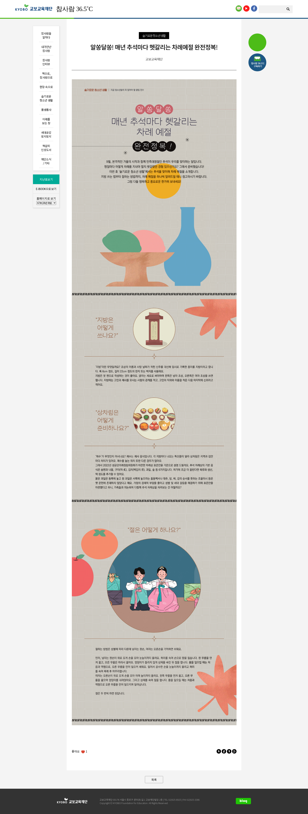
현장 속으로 (46, 87)
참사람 (74, 8)
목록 (154, 779)
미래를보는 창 (46, 121)
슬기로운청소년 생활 (46, 98)
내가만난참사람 (46, 49)
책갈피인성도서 (46, 148)
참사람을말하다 (46, 35)
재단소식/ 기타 (46, 161)
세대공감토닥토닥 (46, 134)
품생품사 (46, 110)
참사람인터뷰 (46, 62)
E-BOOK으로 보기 (46, 189)
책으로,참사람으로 (46, 75)
